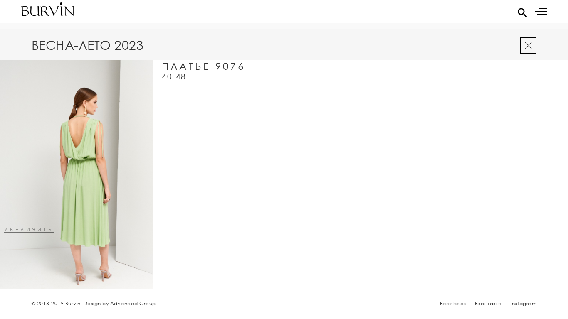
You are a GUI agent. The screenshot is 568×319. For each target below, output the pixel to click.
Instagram (524, 303)
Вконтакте (488, 303)
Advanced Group (133, 303)
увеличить (29, 230)
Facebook (453, 303)
